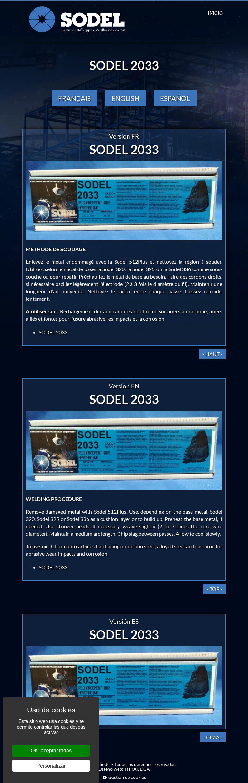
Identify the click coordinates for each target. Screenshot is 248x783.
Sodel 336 (180, 269)
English (125, 98)
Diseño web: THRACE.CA (124, 769)
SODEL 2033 (53, 332)
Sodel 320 (113, 269)
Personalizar (51, 765)
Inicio (215, 13)
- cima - (212, 737)
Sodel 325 (143, 269)
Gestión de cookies (127, 777)
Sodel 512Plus (132, 262)
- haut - (212, 354)
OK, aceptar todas (51, 750)
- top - (214, 589)
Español (175, 98)
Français (74, 98)
